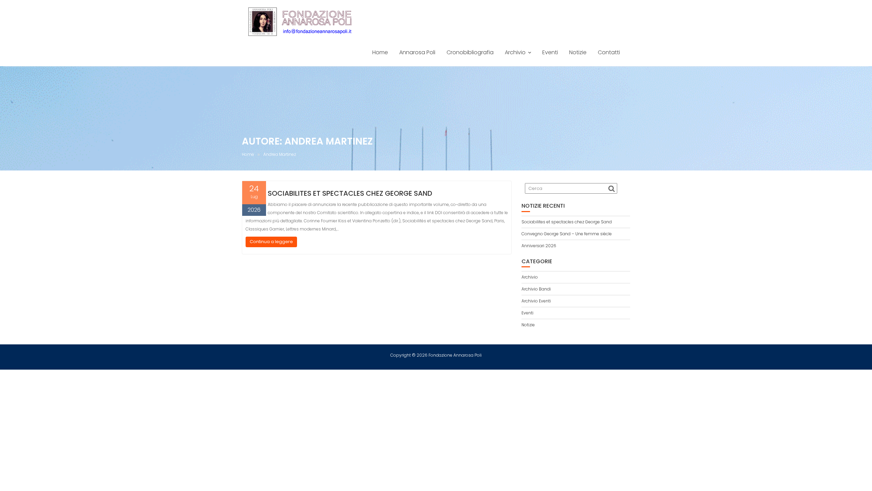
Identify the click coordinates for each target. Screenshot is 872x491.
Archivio (515, 52)
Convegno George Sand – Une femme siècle (566, 234)
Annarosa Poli (417, 52)
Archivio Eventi (536, 301)
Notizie (578, 52)
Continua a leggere (271, 241)
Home (380, 52)
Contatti (609, 52)
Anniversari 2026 (538, 246)
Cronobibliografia (470, 52)
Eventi (550, 52)
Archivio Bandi (536, 289)
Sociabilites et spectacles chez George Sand (350, 193)
